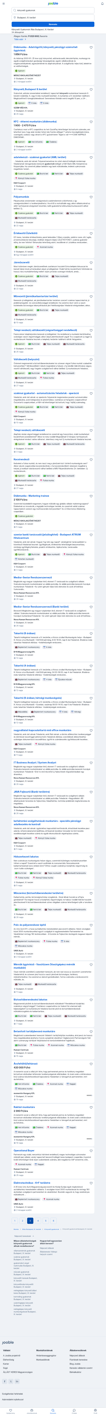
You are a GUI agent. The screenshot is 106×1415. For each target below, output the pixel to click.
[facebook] (4, 1381)
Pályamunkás (21, 196)
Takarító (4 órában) (25, 665)
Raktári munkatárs (24, 1107)
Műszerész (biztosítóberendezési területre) (38, 893)
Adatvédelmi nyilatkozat (13, 1399)
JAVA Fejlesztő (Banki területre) (32, 791)
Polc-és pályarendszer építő (30, 925)
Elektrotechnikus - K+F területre (32, 1182)
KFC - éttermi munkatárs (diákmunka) (35, 121)
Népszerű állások (47, 1248)
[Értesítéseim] (102, 3)
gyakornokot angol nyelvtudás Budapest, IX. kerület (24, 1265)
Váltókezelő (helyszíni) (26, 359)
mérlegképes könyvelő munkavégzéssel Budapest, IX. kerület (25, 1311)
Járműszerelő (21, 262)
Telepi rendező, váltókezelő (29, 430)
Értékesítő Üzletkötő (25, 233)
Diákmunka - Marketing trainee (31, 495)
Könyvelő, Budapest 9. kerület (30, 89)
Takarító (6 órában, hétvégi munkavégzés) (38, 698)
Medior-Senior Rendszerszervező (33, 577)
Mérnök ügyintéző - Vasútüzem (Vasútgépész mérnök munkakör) (44, 966)
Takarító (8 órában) (24, 633)
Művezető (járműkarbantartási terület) (36, 296)
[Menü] (3, 3)
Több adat (18, 39)
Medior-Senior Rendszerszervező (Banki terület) (41, 606)
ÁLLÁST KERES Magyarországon (18, 1372)
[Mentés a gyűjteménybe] (91, 47)
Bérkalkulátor (75, 1372)
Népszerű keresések (22, 1236)
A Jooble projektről (11, 1355)
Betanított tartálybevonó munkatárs (34, 1031)
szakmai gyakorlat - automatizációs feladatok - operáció (46, 393)
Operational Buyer (24, 1150)
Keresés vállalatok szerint (81, 1368)
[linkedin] (17, 1381)
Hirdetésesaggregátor (46, 1355)
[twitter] (10, 1381)
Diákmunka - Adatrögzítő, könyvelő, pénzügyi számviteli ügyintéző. (45, 49)
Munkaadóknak (43, 1359)
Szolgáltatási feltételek (12, 1394)
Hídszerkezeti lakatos (26, 856)
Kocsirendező (21, 459)
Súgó (5, 1368)
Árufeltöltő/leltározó (25, 1063)
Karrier (6, 1364)
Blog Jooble (75, 1364)
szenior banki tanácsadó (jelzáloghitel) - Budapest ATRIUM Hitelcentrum (47, 536)
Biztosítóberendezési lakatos (30, 999)
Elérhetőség (8, 1359)
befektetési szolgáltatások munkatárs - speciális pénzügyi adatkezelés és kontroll (47, 823)
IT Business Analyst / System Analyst (35, 762)
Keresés (53, 24)
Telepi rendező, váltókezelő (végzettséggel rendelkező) (45, 330)
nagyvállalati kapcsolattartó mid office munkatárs (42, 730)
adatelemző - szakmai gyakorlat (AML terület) (40, 157)
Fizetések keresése (78, 1359)
